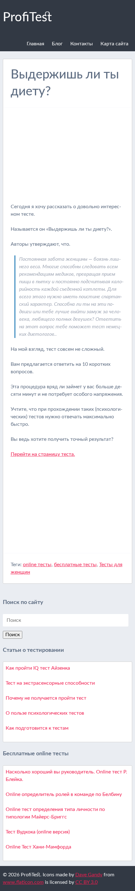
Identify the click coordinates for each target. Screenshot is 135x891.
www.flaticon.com (23, 882)
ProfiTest (27, 17)
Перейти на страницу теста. (43, 454)
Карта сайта (114, 43)
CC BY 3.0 (86, 882)
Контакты (81, 43)
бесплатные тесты (75, 564)
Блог (57, 43)
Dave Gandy (88, 874)
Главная (35, 43)
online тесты (37, 564)
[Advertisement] (67, 159)
